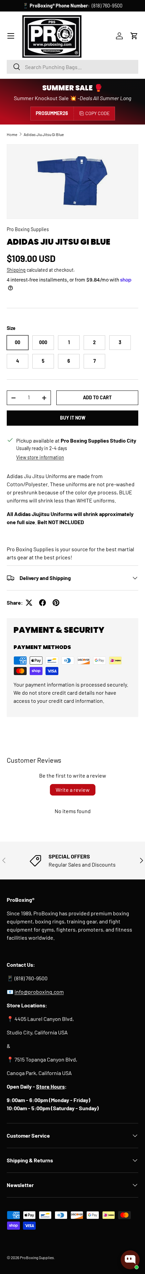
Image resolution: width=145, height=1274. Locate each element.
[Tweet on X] (29, 602)
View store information (40, 457)
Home (12, 134)
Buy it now (72, 418)
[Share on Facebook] (42, 602)
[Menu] (10, 35)
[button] (134, 35)
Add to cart (97, 397)
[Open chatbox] (130, 1259)
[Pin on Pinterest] (56, 602)
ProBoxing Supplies (37, 1257)
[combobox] (72, 67)
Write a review (73, 789)
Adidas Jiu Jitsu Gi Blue (44, 134)
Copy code (97, 113)
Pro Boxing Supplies (28, 229)
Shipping (16, 270)
